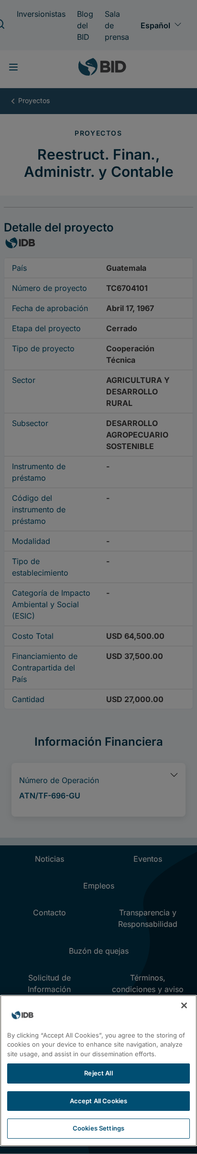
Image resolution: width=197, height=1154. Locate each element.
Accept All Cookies (98, 1101)
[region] (98, 1070)
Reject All (98, 1073)
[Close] (184, 1005)
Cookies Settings (98, 1128)
